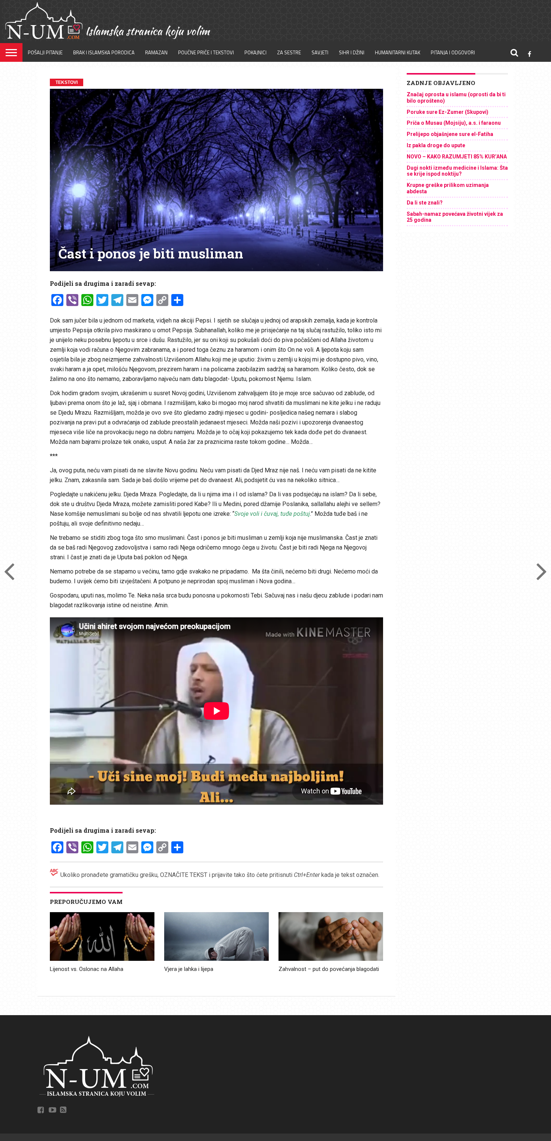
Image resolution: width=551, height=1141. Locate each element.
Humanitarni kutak (397, 52)
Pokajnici (255, 52)
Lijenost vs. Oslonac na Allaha (86, 969)
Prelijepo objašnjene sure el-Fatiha (450, 134)
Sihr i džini (351, 52)
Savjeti (319, 52)
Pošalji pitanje (45, 52)
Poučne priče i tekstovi (206, 52)
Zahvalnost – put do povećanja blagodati (328, 969)
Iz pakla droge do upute (436, 145)
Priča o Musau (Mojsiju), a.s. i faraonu (454, 123)
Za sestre (289, 52)
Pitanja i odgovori (453, 52)
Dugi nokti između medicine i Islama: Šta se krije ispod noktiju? (457, 171)
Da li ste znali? (425, 203)
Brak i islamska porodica (104, 52)
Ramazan (156, 52)
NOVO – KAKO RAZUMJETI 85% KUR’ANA (457, 157)
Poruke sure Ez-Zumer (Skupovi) (447, 112)
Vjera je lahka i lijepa (188, 969)
